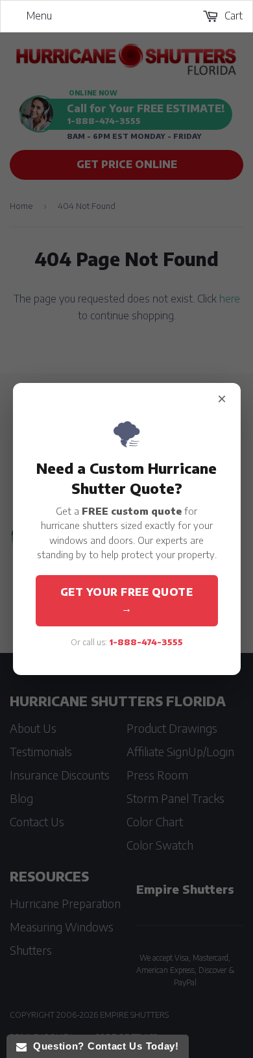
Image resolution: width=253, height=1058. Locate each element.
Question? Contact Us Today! (102, 1046)
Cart (232, 15)
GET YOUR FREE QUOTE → (126, 600)
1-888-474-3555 (146, 642)
